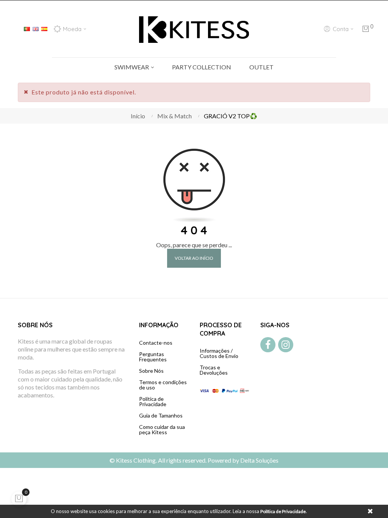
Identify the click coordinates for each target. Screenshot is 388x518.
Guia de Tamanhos (161, 415)
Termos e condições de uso (163, 385)
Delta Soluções (259, 460)
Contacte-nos (155, 342)
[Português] (27, 27)
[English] (36, 27)
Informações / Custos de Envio (219, 353)
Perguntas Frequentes (153, 357)
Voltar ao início (194, 258)
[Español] (44, 27)
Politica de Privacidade (152, 401)
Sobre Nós (151, 370)
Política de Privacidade (283, 511)
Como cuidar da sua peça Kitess (162, 429)
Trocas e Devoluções (214, 370)
